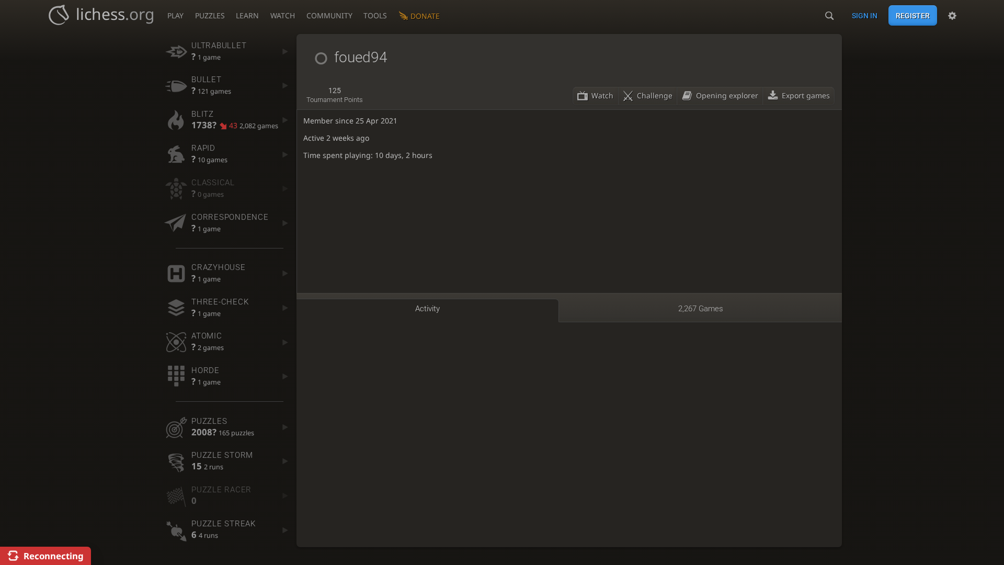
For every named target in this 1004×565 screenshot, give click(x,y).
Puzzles (210, 15)
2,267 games (700, 308)
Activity (427, 308)
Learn (247, 15)
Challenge (654, 95)
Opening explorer (727, 95)
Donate (425, 16)
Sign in (864, 16)
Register (913, 16)
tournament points (334, 95)
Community (329, 15)
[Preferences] (952, 15)
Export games (806, 95)
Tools (375, 15)
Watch (282, 15)
